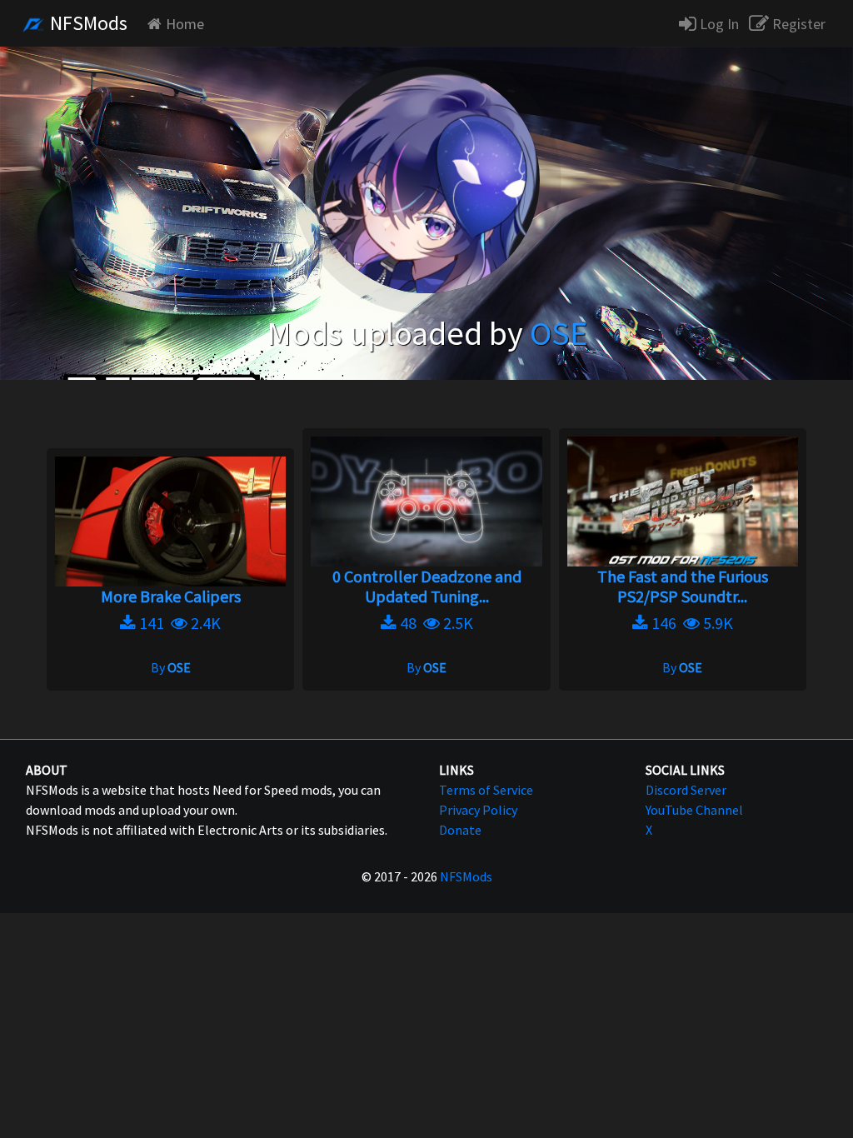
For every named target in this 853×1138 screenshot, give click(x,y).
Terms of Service (486, 789)
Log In (717, 23)
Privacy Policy (478, 809)
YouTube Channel (694, 809)
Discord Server (686, 789)
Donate (460, 829)
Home (185, 23)
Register (797, 23)
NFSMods (86, 23)
